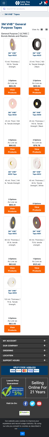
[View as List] (41, 29)
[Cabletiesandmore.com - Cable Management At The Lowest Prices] (22, 3)
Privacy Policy (23, 428)
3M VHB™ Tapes (12, 14)
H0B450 (31, 367)
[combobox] (24, 8)
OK (22, 434)
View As (35, 29)
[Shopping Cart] (45, 3)
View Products (12, 91)
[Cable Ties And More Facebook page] (26, 404)
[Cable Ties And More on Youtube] (40, 404)
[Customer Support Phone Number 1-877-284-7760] (40, 3)
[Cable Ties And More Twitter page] (33, 404)
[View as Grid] (46, 29)
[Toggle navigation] (4, 3)
